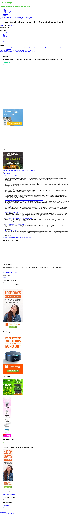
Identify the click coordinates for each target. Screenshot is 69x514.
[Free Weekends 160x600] (8, 489)
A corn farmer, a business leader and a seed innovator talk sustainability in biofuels (18, 18)
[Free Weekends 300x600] (13, 329)
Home (4, 9)
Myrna (2, 25)
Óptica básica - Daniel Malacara (12, 230)
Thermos (57, 47)
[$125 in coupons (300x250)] (13, 395)
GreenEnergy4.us (8, 2)
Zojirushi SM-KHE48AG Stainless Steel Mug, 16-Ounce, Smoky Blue (16, 17)
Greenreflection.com (7, 11)
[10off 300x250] (13, 168)
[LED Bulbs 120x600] (7, 437)
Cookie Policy (6, 14)
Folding (39, 47)
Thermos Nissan (14, 47)
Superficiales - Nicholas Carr (11, 212)
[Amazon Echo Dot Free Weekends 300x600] (13, 374)
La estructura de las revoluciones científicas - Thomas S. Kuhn (18, 218)
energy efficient (34, 47)
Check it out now (7, 62)
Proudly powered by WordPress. (7, 513)
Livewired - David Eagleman (11, 194)
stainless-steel (51, 47)
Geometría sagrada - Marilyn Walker (13, 187)
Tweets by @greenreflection (9, 494)
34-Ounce (25, 47)
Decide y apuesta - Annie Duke (12, 175)
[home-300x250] (13, 125)
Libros (8, 173)
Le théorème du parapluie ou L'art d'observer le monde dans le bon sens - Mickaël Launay (24, 200)
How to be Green (6, 10)
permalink (8, 49)
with (60, 47)
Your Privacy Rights (7, 12)
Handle (43, 47)
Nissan (46, 47)
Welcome (5, 15)
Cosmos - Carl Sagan (9, 181)
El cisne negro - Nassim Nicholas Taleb (13, 206)
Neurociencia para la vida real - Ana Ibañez (14, 224)
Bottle (29, 47)
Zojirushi (64, 47)
